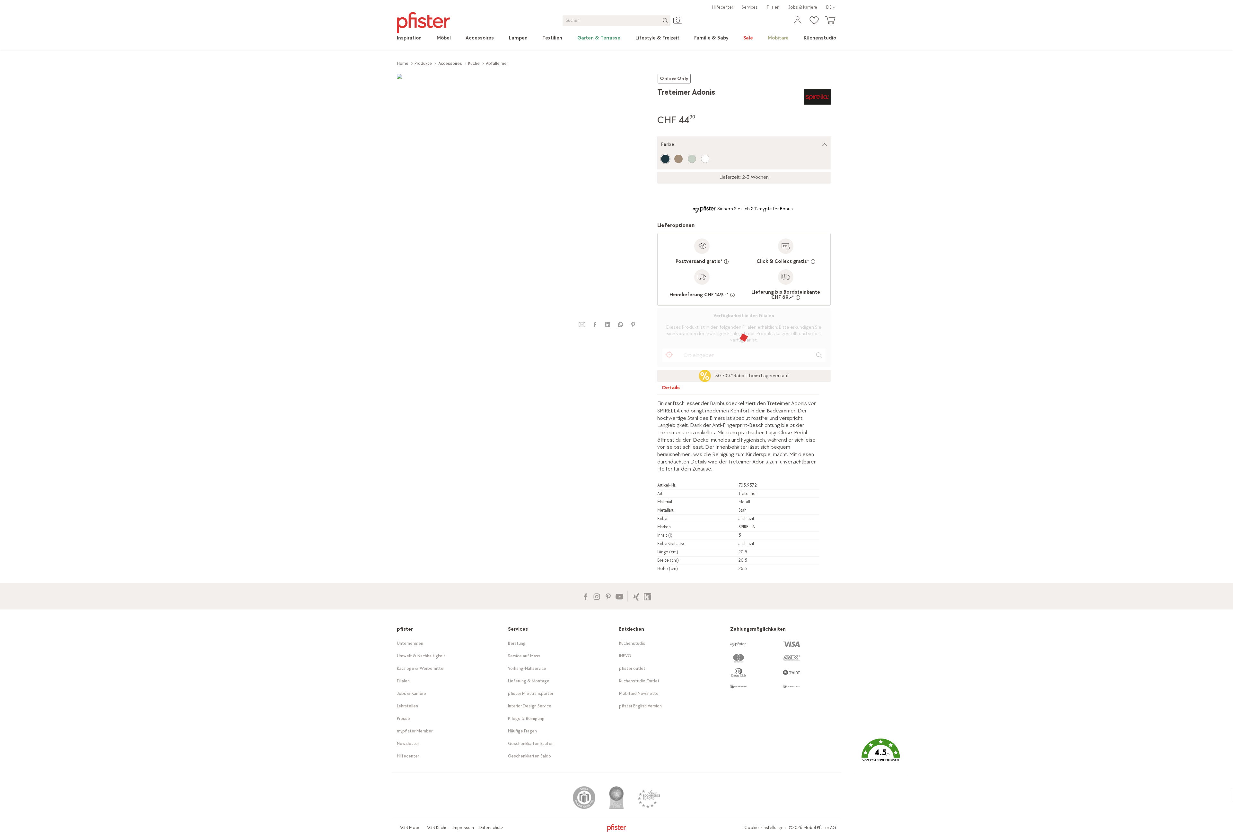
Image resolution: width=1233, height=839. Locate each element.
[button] (880, 755)
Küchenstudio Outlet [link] (639, 681)
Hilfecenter (722, 7)
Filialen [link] (773, 7)
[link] (409, 38)
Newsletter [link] (408, 743)
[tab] (671, 389)
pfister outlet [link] (632, 668)
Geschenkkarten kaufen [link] (531, 743)
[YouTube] (619, 595)
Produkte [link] (423, 63)
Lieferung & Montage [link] (528, 681)
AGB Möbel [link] (410, 827)
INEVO (625, 656)
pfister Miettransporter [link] (530, 693)
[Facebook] (585, 595)
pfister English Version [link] (640, 706)
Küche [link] (474, 63)
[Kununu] (647, 595)
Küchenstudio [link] (632, 643)
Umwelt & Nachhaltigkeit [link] (421, 656)
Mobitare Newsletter (639, 693)
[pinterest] (633, 325)
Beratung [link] (517, 643)
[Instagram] (596, 595)
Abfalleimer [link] (497, 63)
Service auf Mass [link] (524, 656)
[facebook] (594, 325)
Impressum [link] (463, 827)
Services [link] (750, 7)
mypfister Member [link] (415, 731)
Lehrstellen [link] (407, 706)
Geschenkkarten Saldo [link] (529, 756)
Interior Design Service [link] (529, 706)
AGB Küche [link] (437, 827)
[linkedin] (607, 325)
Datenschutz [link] (491, 827)
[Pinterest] (608, 595)
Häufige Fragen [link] (522, 731)
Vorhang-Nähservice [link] (527, 668)
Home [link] (402, 63)
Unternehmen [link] (410, 643)
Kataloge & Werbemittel (420, 668)
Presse (403, 718)
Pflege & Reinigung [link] (526, 718)
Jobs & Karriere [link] (802, 7)
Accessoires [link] (450, 63)
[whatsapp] (620, 325)
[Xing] (636, 595)
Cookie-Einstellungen (765, 827)
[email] (582, 325)
